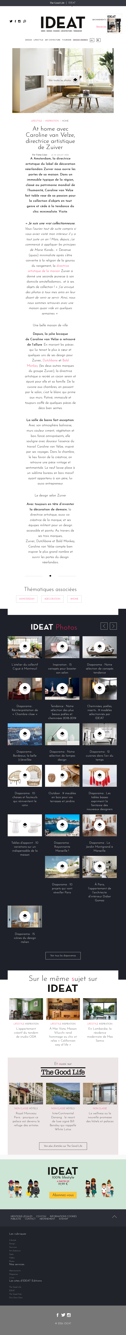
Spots (11, 1254)
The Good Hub (15, 1294)
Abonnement (47, 1219)
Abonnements (15, 1271)
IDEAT (72, 3)
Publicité (16, 1219)
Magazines (13, 1274)
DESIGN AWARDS (80, 40)
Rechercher (24, 21)
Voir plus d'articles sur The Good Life (63, 1146)
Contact (30, 1219)
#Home (74, 599)
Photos (12, 1261)
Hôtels (33, 1108)
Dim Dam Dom (16, 1298)
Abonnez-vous (63, 1195)
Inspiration (52, 121)
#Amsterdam (26, 599)
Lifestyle (38, 40)
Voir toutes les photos (60, 80)
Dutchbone (50, 360)
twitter (11, 21)
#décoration (52, 599)
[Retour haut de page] (114, 1216)
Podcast (92, 40)
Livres (11, 1278)
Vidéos (98, 40)
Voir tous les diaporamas (63, 955)
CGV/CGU (41, 1216)
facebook (15, 21)
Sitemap (63, 1219)
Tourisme (66, 40)
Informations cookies (63, 1216)
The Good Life (57, 3)
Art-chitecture (52, 40)
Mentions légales (21, 1216)
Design (28, 40)
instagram (19, 21)
